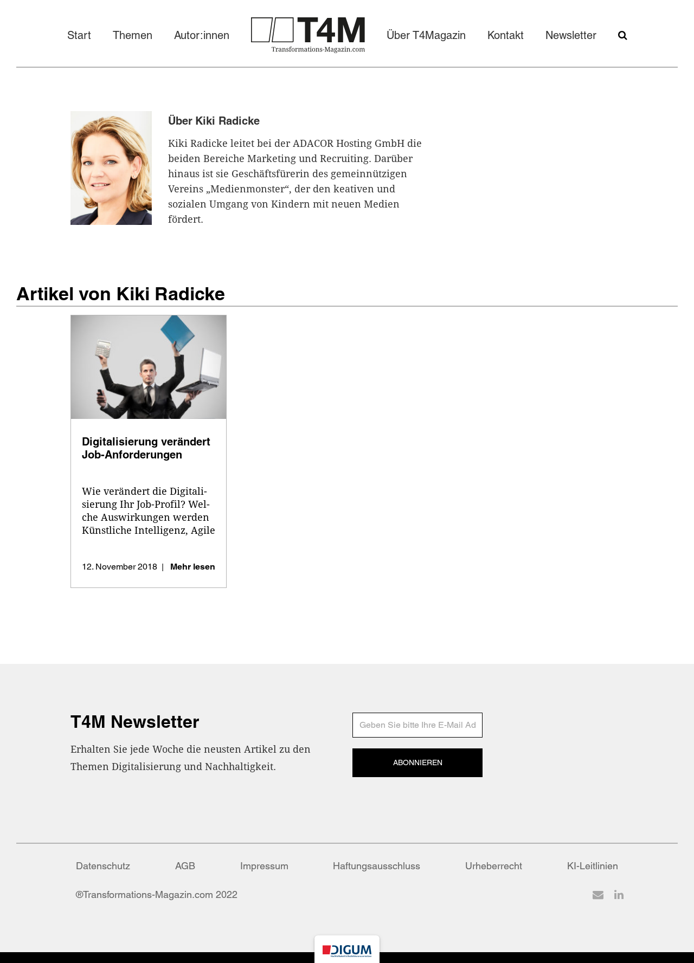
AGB (185, 865)
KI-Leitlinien (592, 865)
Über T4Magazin (426, 35)
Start (79, 35)
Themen (132, 35)
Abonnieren (417, 762)
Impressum (264, 865)
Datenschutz (103, 865)
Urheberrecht (493, 865)
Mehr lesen (192, 566)
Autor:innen (201, 35)
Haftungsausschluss (376, 865)
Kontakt (505, 35)
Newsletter (570, 35)
